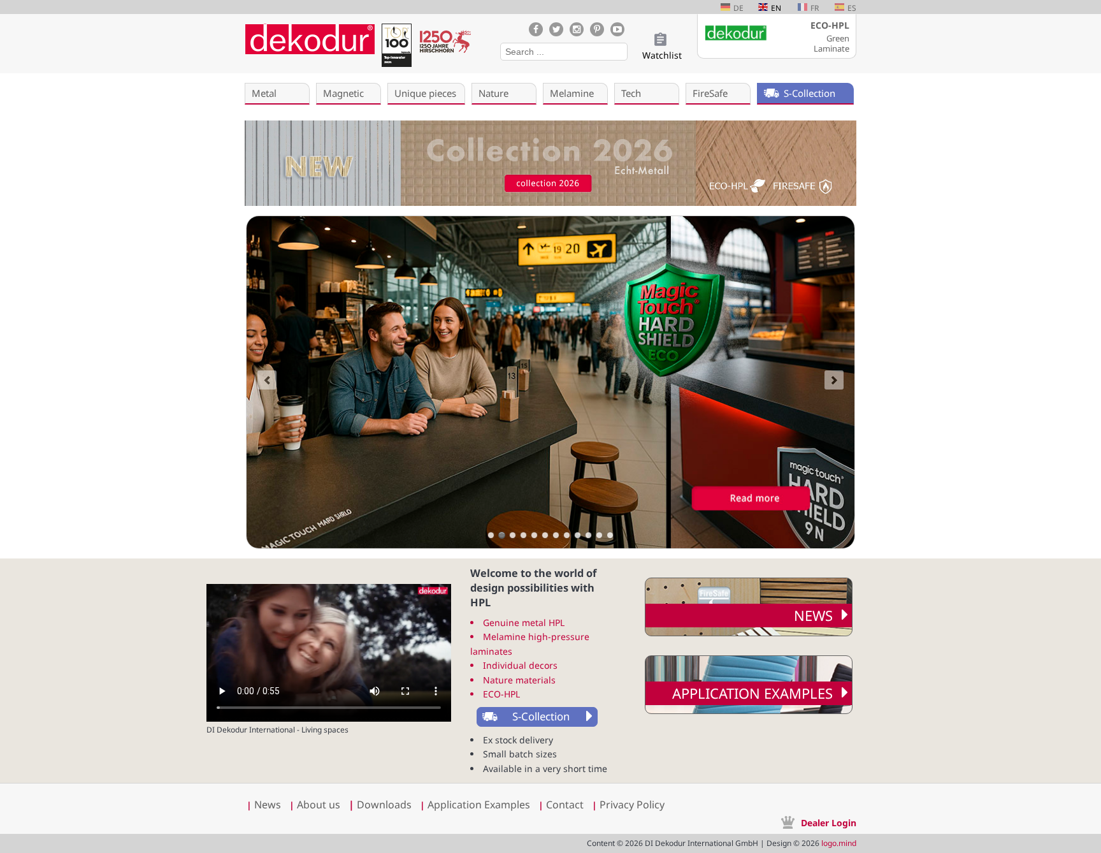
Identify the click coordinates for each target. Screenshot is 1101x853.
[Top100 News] (396, 47)
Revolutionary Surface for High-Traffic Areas (502, 535)
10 (588, 535)
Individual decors (520, 665)
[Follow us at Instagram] (577, 29)
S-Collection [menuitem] (809, 93)
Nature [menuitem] (493, 93)
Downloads (380, 805)
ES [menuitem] (851, 8)
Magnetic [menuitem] (343, 93)
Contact (565, 805)
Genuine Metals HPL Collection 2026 (491, 535)
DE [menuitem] (738, 8)
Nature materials (519, 680)
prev (267, 380)
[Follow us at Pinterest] (597, 29)
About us (318, 805)
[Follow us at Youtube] (617, 29)
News (813, 615)
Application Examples (752, 693)
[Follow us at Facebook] (536, 29)
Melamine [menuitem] (572, 93)
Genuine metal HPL (524, 622)
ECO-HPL (501, 694)
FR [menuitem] (814, 8)
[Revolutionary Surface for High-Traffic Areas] (550, 382)
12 (610, 535)
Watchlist (662, 55)
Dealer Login (828, 823)
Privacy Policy (632, 805)
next (834, 380)
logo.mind (838, 843)
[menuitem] (535, 717)
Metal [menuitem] (264, 93)
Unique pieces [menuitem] (425, 93)
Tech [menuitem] (631, 93)
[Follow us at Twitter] (556, 29)
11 (599, 535)
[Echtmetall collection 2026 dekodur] (550, 164)
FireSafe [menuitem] (710, 93)
